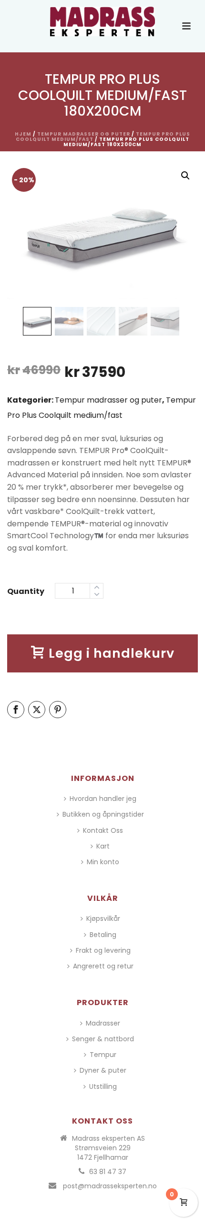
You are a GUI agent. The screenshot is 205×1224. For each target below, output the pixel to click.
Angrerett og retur (103, 966)
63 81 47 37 (107, 1171)
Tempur (103, 1054)
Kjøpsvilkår (103, 918)
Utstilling (103, 1086)
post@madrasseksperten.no (110, 1186)
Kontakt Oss (103, 830)
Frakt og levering (103, 950)
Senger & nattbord (103, 1039)
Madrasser (103, 1023)
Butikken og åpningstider (103, 814)
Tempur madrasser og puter (83, 134)
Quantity (25, 591)
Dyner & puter (103, 1070)
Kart (103, 846)
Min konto (103, 862)
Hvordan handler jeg (103, 798)
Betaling (103, 934)
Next (182, 233)
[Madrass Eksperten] (102, 21)
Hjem (23, 134)
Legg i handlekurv (111, 653)
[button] (185, 175)
